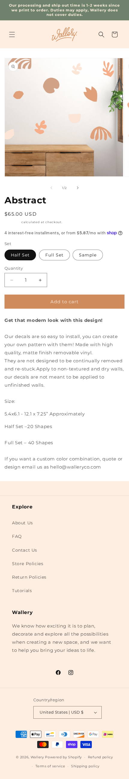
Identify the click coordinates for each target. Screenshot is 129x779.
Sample (88, 255)
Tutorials (22, 590)
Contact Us (24, 550)
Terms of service (50, 766)
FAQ (17, 536)
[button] (12, 34)
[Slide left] (51, 187)
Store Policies (27, 563)
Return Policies (29, 577)
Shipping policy (85, 766)
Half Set (20, 255)
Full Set (54, 255)
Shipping (12, 222)
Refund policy (100, 757)
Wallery (37, 757)
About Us (22, 523)
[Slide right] (77, 187)
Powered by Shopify (63, 757)
